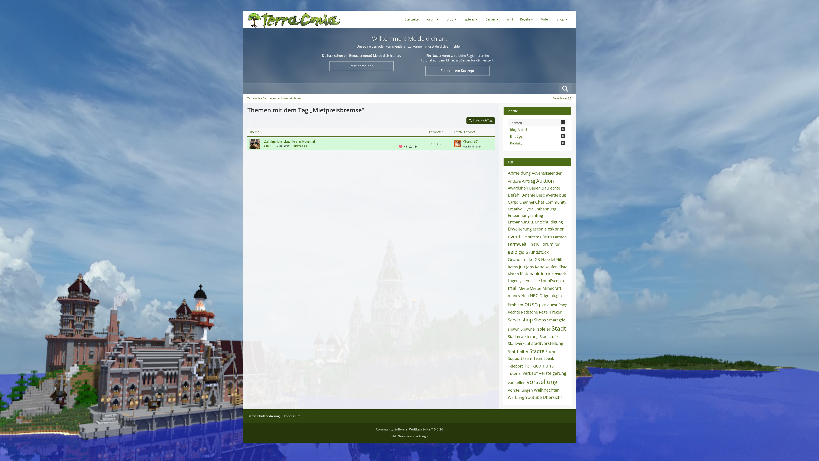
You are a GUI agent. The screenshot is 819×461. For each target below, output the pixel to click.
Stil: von (409, 436)
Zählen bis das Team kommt (289, 141)
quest (552, 304)
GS (537, 259)
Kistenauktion (533, 274)
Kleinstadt (557, 273)
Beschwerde (547, 195)
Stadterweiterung (523, 336)
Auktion (545, 180)
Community (555, 202)
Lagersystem (519, 280)
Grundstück (537, 252)
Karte (539, 266)
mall (513, 287)
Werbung (516, 397)
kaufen (551, 266)
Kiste (563, 266)
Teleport (515, 366)
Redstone (529, 312)
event (514, 236)
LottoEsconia (552, 280)
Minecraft (551, 288)
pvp (542, 305)
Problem (515, 304)
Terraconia (536, 365)
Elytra (528, 209)
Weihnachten (547, 390)
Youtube (533, 397)
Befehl (514, 195)
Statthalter (518, 351)
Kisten (513, 273)
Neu (525, 295)
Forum (546, 244)
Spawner (528, 329)
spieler (543, 329)
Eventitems (531, 236)
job (522, 267)
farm (547, 237)
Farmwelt (517, 244)
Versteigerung (552, 373)
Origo (544, 295)
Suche (550, 351)
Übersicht (552, 397)
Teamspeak (543, 358)
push (531, 304)
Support (515, 358)
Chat (539, 202)
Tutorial (515, 373)
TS (551, 366)
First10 (533, 244)
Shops (540, 320)
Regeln (545, 312)
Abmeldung (519, 173)
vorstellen (517, 382)
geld (512, 251)
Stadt (559, 328)
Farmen (560, 236)
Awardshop (518, 188)
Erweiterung (520, 229)
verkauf (530, 373)
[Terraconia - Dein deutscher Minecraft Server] (294, 19)
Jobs (530, 266)
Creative (515, 209)
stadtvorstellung (547, 343)
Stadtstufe (549, 336)
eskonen (556, 229)
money (514, 295)
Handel (548, 259)
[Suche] (565, 88)
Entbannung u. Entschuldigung (535, 222)
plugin (556, 295)
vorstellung (542, 382)
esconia (540, 229)
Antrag (528, 181)
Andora (514, 181)
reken (557, 312)
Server (514, 320)
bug (562, 195)
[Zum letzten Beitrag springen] (457, 143)
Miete (524, 288)
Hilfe (560, 259)
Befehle (528, 195)
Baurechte (551, 188)
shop (527, 319)
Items (513, 266)
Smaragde (556, 319)
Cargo (513, 202)
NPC (534, 295)
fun (558, 244)
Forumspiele (299, 145)
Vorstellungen (520, 390)
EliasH (268, 145)
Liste (535, 280)
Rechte (514, 312)
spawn (514, 329)
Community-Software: (409, 429)
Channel (526, 202)
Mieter (535, 288)
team (527, 358)
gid (521, 252)
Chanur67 (470, 141)
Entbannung (545, 209)
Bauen (535, 188)
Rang (562, 304)
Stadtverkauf (519, 343)
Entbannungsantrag (525, 215)
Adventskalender (547, 173)
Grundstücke (520, 259)
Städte (537, 351)
